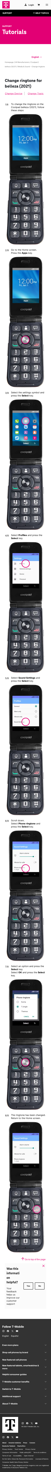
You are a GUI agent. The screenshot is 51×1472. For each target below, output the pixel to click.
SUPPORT (7, 13)
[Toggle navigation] (40, 13)
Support (7, 26)
